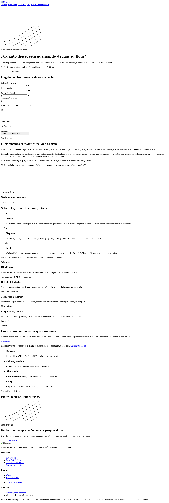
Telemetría (41, 4)
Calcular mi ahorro (78, 346)
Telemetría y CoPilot (15, 462)
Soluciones (12, 4)
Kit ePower (11, 458)
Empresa (26, 4)
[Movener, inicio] (6, 2)
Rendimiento (6, 88)
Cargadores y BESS (14, 465)
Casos (20, 4)
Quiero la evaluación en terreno (15, 134)
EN (47, 4)
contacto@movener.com (16, 493)
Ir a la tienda (7, 341)
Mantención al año (9, 98)
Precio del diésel (8, 93)
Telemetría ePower (14, 482)
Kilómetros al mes (8, 83)
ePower (4, 4)
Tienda (34, 4)
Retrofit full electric (14, 460)
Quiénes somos (12, 477)
